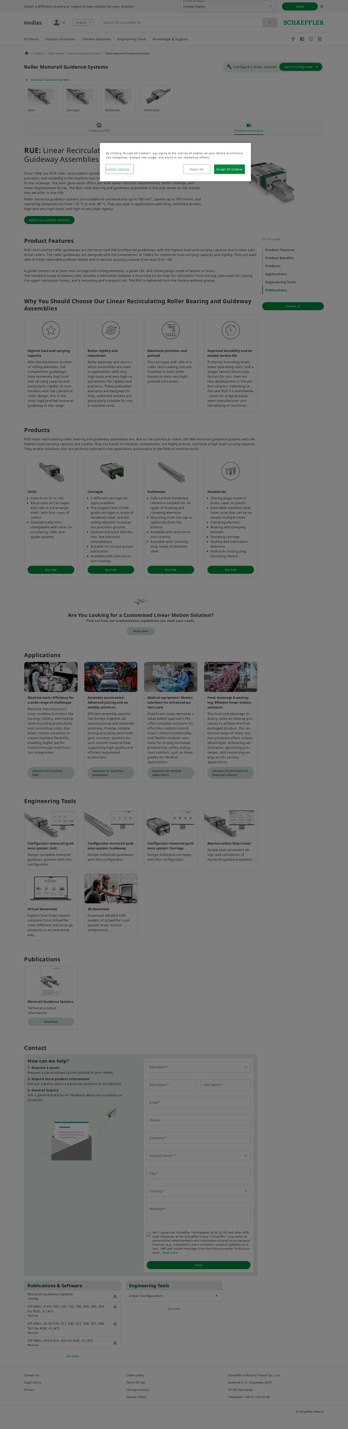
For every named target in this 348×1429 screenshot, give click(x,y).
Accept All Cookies (229, 169)
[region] (175, 162)
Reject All (197, 169)
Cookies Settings (118, 169)
